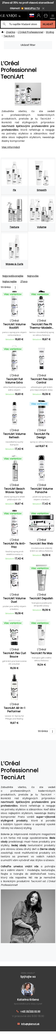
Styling (50, 32)
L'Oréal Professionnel (30, 32)
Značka (10, 32)
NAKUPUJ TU (32, 8)
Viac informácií (11, 147)
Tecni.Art (9, 36)
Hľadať (48, 24)
